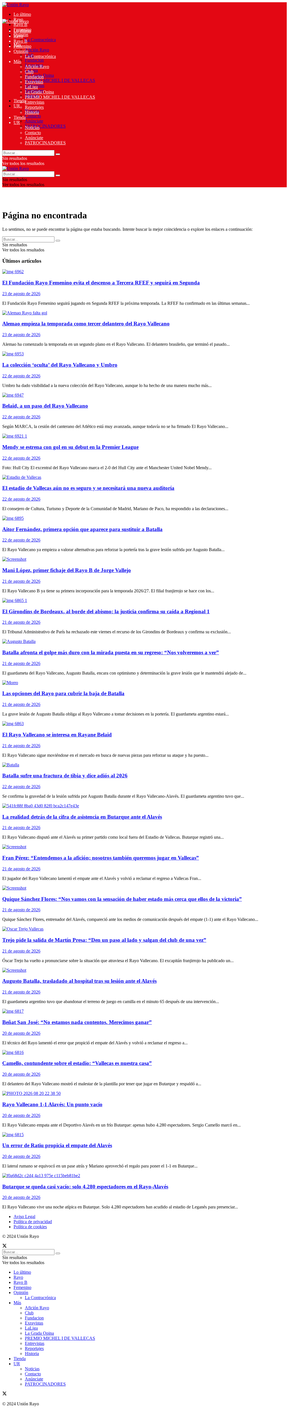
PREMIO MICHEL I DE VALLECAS (60, 80)
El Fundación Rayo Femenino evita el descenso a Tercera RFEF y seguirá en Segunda (101, 283)
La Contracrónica (40, 39)
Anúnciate (34, 121)
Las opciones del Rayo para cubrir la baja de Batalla (63, 693)
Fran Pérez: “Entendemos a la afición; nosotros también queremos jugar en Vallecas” (100, 858)
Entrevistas (34, 102)
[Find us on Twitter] (4, 1246)
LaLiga (31, 86)
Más (17, 61)
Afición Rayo (37, 49)
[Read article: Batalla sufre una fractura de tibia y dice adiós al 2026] (144, 765)
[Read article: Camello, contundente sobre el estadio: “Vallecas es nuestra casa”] (144, 1052)
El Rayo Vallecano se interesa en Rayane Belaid (57, 735)
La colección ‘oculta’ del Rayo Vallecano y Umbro (59, 365)
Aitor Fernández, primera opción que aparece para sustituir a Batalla (82, 529)
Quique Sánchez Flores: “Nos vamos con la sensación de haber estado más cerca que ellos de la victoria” (122, 899)
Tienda (20, 100)
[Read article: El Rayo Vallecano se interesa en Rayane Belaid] (144, 723)
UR (17, 105)
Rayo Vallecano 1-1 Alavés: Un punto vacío (52, 1104)
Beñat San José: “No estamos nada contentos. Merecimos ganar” (77, 1022)
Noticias (32, 127)
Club (29, 71)
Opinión (21, 51)
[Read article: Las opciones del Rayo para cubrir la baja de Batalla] (144, 682)
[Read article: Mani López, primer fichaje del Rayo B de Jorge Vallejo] (144, 559)
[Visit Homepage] (15, 4)
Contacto (33, 116)
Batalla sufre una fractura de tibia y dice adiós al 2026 (65, 776)
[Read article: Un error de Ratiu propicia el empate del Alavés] (144, 1134)
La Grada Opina (39, 92)
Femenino (22, 46)
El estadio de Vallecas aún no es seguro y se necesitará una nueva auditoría (88, 488)
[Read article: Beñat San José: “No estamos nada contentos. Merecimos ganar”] (144, 1011)
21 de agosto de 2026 (21, 581)
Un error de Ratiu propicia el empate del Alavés (57, 1145)
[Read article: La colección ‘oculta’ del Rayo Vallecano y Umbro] (144, 353)
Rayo (18, 36)
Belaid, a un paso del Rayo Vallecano (45, 406)
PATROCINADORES (45, 126)
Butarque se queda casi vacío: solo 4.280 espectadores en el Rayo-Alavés (85, 1187)
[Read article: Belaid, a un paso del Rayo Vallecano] (144, 395)
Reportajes (34, 107)
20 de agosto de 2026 (21, 1033)
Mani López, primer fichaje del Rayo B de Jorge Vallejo (66, 570)
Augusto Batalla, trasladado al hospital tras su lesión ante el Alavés (79, 981)
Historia (32, 112)
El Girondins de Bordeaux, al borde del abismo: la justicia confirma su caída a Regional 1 (106, 611)
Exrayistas (34, 81)
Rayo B (20, 24)
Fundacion (34, 60)
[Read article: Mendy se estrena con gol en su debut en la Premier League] (144, 436)
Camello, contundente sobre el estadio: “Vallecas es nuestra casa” (77, 1063)
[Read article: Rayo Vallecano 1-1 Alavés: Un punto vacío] (144, 1093)
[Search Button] (58, 154)
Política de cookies (30, 1226)
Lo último (22, 14)
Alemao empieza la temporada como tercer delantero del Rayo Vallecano (86, 324)
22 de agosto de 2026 (21, 375)
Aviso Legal (24, 1216)
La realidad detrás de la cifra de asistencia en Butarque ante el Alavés (82, 817)
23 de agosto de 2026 (21, 293)
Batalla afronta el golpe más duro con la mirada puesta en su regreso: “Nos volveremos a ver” (110, 652)
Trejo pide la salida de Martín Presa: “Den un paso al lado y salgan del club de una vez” (104, 940)
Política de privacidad (33, 1221)
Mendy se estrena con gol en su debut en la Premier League (70, 447)
